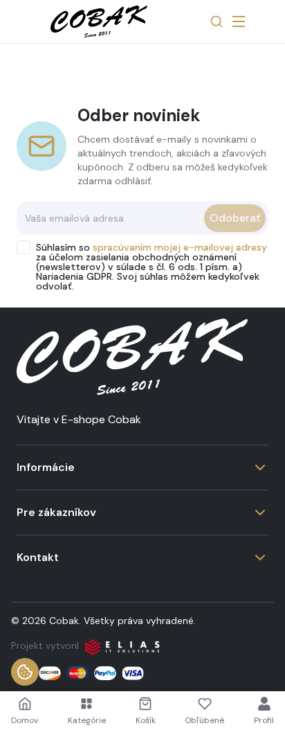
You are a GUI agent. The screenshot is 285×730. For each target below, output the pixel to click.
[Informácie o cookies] (25, 672)
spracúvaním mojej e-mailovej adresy (180, 247)
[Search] (216, 21)
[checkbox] (23, 247)
